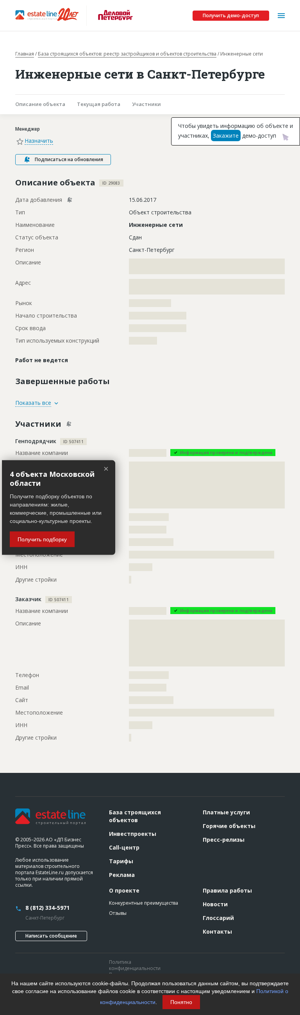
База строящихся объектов (135, 816)
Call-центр (124, 847)
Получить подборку (42, 539)
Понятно (181, 1002)
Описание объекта (40, 104)
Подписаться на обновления (69, 159)
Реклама (122, 874)
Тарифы (121, 861)
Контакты (217, 931)
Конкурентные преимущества (143, 903)
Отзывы (118, 913)
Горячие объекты (229, 826)
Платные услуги (226, 812)
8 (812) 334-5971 (47, 907)
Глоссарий (218, 918)
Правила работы (227, 890)
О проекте (124, 890)
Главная (24, 54)
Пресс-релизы (224, 839)
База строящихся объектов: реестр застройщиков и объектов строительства (127, 54)
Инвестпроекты (132, 833)
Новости (215, 904)
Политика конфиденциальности (135, 965)
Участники (146, 104)
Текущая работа (98, 104)
